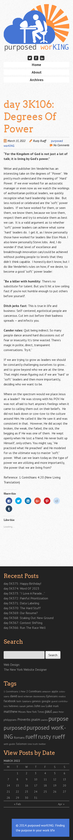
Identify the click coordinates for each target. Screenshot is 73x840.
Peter (61, 712)
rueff (31, 736)
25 (45, 791)
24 (35, 791)
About (37, 72)
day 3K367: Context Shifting (23, 623)
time (30, 744)
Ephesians (52, 696)
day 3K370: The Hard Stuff (22, 608)
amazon (46, 691)
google (46, 701)
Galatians (26, 701)
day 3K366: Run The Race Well (25, 628)
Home (36, 64)
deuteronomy (39, 696)
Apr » (61, 804)
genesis (36, 701)
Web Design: (12, 665)
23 (26, 791)
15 (17, 785)
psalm (35, 719)
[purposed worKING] (36, 44)
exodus (62, 696)
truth (35, 743)
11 (45, 779)
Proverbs (23, 719)
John (37, 706)
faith (18, 701)
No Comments (61, 145)
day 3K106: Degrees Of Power (30, 116)
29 (17, 798)
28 (8, 798)
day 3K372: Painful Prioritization (26, 598)
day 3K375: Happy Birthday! (22, 583)
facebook (10, 701)
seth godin (9, 743)
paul (48, 711)
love (43, 706)
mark (56, 706)
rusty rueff (51, 736)
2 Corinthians (34, 691)
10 (35, 779)
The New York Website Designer (25, 669)
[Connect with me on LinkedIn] (42, 58)
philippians (10, 720)
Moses (22, 712)
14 (8, 785)
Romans (19, 737)
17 (35, 785)
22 (17, 791)
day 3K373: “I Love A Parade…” (24, 593)
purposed (15, 727)
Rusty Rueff (39, 141)
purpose (58, 718)
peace (55, 712)
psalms (44, 719)
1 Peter (22, 691)
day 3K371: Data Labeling (21, 603)
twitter (42, 743)
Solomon (21, 744)
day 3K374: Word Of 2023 (21, 588)
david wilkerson (25, 696)
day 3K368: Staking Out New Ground (29, 618)
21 (8, 791)
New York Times (35, 711)
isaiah (22, 706)
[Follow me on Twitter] (29, 58)
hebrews (13, 706)
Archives (36, 79)
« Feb (17, 804)
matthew (10, 711)
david (13, 696)
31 (35, 798)
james (30, 706)
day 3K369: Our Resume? (21, 613)
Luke (49, 706)
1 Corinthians (11, 691)
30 (26, 798)
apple (55, 691)
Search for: (10, 649)
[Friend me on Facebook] (36, 58)
